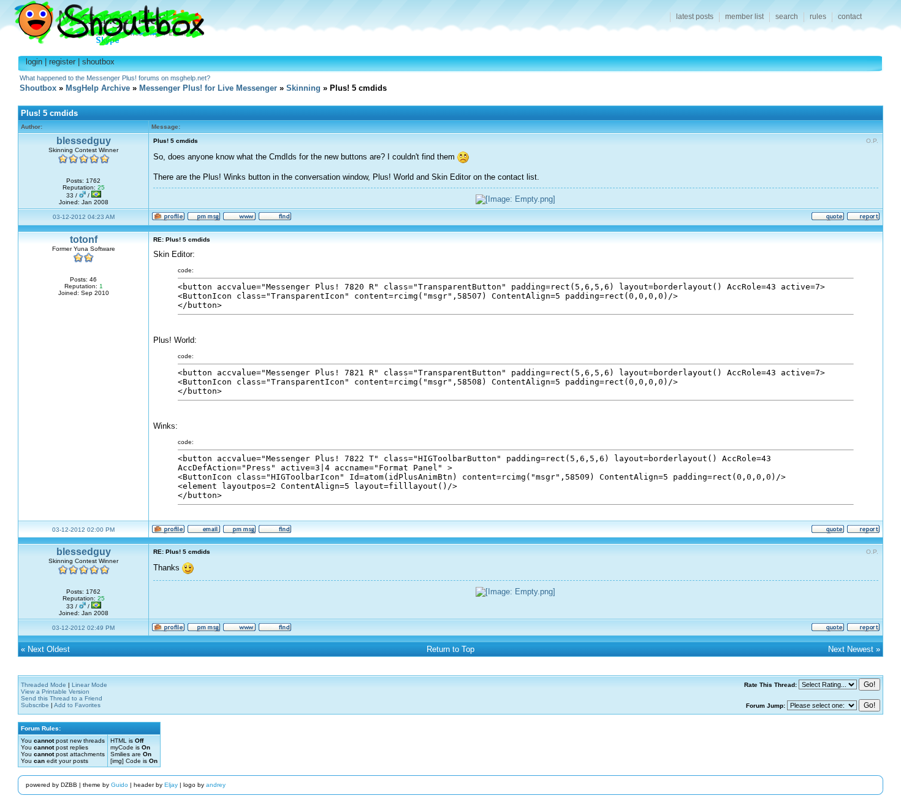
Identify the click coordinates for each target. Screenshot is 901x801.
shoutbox (98, 61)
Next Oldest (49, 649)
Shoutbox (102, 20)
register (62, 61)
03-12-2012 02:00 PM (83, 529)
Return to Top (450, 649)
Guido (119, 784)
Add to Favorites (77, 705)
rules (818, 16)
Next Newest (850, 649)
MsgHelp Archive (98, 88)
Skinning (303, 88)
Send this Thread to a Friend (61, 698)
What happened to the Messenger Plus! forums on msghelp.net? (115, 78)
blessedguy (83, 141)
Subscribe (35, 705)
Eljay (171, 784)
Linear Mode (89, 684)
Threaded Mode (43, 684)
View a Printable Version (55, 691)
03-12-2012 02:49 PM (83, 627)
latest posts (694, 16)
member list (744, 16)
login (34, 61)
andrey (216, 784)
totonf (83, 239)
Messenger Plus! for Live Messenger (208, 88)
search (786, 16)
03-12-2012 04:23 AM (84, 216)
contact (850, 16)
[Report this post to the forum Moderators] (863, 218)
